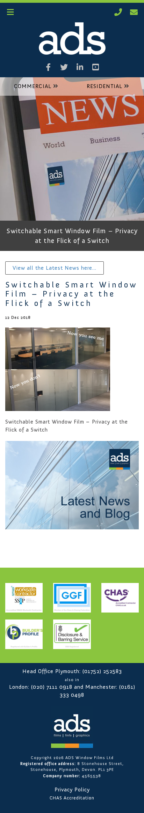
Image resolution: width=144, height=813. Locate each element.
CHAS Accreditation (72, 798)
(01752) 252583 (102, 671)
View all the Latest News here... (54, 268)
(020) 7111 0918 (51, 687)
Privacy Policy (72, 789)
